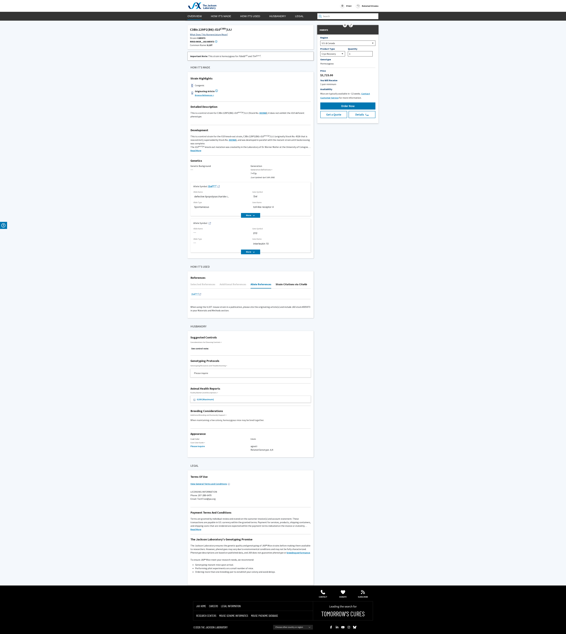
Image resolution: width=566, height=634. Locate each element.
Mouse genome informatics (233, 615)
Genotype (325, 59)
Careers (213, 606)
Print (349, 5)
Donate (343, 597)
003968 (262, 112)
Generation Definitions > (261, 169)
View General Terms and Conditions (208, 483)
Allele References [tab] (261, 284)
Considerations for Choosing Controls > (206, 342)
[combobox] (293, 627)
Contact (323, 597)
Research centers (206, 615)
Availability (326, 89)
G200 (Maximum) (205, 399)
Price (323, 70)
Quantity (352, 48)
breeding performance (298, 552)
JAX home (201, 606)
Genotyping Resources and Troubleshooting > (208, 366)
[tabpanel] (250, 295)
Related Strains (370, 5)
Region (324, 37)
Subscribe (363, 597)
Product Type (327, 48)
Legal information (231, 606)
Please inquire (197, 446)
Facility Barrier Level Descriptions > (204, 393)
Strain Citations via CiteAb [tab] (291, 284)
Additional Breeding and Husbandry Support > (208, 415)
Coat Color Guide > (197, 442)
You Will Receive (328, 80)
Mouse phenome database (264, 615)
